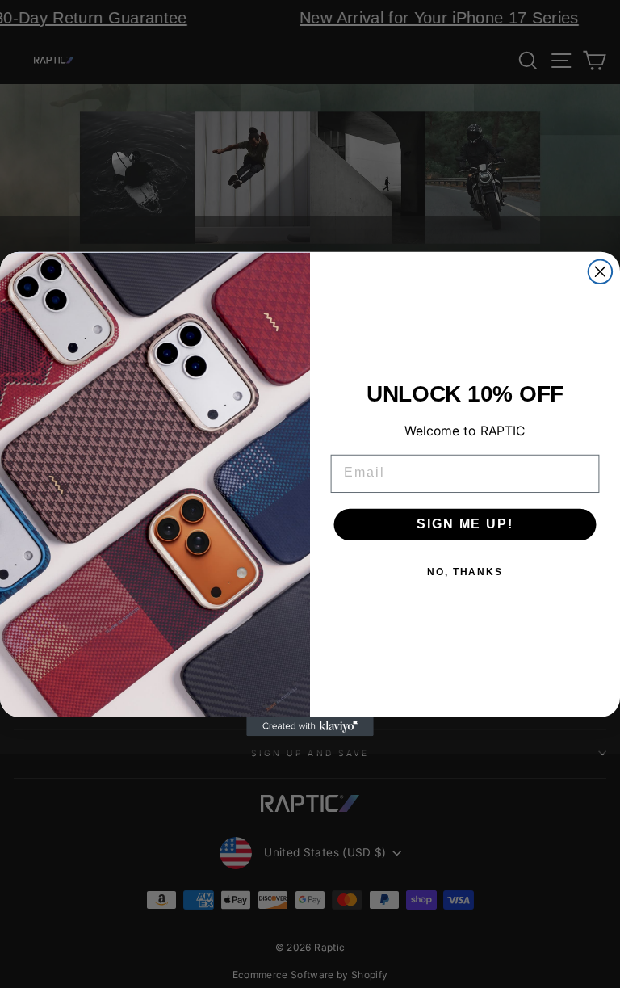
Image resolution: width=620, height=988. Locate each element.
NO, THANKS (465, 572)
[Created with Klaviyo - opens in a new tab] (310, 727)
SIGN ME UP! (465, 524)
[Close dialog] (601, 271)
